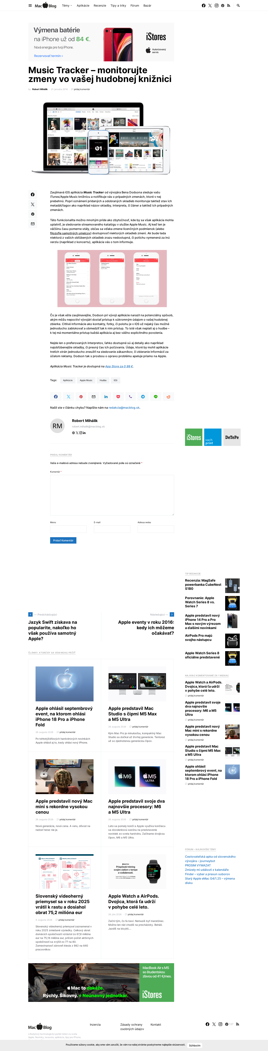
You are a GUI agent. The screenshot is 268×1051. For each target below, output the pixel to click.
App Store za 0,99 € (119, 366)
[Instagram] (216, 5)
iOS (115, 380)
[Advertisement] (101, 577)
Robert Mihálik (40, 89)
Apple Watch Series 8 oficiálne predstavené (202, 655)
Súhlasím (194, 1045)
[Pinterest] (222, 5)
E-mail (97, 522)
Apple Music (86, 380)
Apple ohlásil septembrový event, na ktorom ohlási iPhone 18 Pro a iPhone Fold (64, 716)
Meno (53, 522)
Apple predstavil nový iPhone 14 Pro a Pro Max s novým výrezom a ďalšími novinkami (203, 622)
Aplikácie (68, 380)
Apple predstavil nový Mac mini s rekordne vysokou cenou (64, 806)
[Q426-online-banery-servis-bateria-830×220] (101, 41)
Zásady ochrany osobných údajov (132, 1027)
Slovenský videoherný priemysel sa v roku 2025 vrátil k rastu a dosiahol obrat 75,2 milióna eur (63, 904)
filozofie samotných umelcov (70, 233)
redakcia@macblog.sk (124, 407)
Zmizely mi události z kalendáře (207, 870)
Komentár (56, 471)
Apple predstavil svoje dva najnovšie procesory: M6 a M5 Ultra (136, 806)
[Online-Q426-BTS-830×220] (101, 982)
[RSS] (228, 5)
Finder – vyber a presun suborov (207, 874)
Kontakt (156, 1024)
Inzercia (95, 1024)
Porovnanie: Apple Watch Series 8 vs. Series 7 (200, 602)
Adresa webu (144, 522)
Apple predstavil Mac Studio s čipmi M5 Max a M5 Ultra (132, 714)
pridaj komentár (82, 89)
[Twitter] (210, 5)
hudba (103, 380)
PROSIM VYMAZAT (198, 865)
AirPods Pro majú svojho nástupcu (198, 638)
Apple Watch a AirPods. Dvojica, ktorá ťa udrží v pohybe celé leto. (133, 901)
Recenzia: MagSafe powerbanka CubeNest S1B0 (203, 584)
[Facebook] (203, 5)
